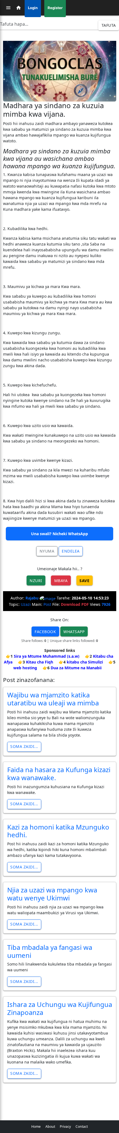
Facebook (45, 631)
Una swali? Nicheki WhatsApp (59, 533)
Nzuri (36, 580)
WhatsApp (73, 631)
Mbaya (61, 580)
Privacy (65, 1126)
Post (47, 604)
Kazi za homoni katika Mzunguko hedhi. (58, 830)
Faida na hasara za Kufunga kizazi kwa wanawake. (58, 773)
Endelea (71, 551)
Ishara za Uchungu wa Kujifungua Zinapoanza (59, 1008)
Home (36, 1126)
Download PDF (75, 604)
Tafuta (109, 25)
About (50, 1126)
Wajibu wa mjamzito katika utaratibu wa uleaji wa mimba (53, 698)
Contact (82, 1126)
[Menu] (8, 8)
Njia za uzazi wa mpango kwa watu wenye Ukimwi (52, 893)
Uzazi (26, 604)
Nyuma (47, 551)
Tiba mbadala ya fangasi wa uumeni (49, 951)
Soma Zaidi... (24, 746)
